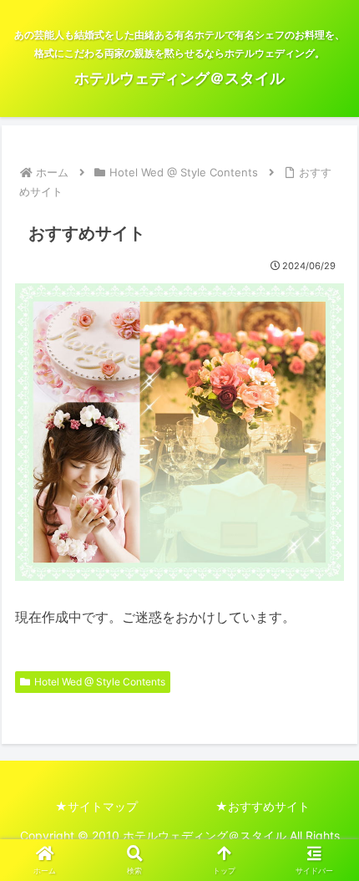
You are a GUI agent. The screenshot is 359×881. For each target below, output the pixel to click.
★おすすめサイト (262, 806)
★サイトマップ (96, 806)
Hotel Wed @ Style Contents (99, 681)
